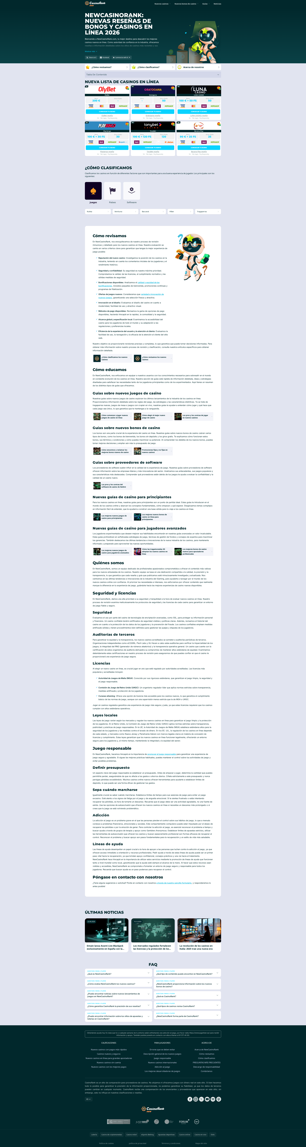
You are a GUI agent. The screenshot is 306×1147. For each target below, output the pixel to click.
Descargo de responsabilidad (206, 1067)
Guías (204, 4)
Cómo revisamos (206, 1054)
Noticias (217, 4)
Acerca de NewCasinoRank (207, 1049)
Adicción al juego (162, 1067)
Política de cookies (106, 1143)
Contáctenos (206, 1071)
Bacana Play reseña (199, 151)
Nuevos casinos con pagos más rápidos (109, 1049)
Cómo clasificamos (206, 1058)
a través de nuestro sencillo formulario (173, 883)
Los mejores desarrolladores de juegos (162, 1071)
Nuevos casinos (161, 4)
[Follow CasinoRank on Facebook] (190, 1099)
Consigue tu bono (107, 111)
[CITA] (169, 1121)
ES (87, 1099)
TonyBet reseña (153, 151)
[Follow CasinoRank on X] (201, 1099)
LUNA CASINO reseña (199, 115)
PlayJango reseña (107, 151)
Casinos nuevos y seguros (109, 1054)
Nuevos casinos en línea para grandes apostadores (109, 1058)
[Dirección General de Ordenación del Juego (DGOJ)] (118, 1121)
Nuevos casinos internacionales (162, 1062)
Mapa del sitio (201, 1143)
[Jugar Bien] (142, 1121)
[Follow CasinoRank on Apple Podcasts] (218, 1099)
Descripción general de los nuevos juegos (162, 1054)
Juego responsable (162, 1058)
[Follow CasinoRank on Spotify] (213, 1099)
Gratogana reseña (153, 115)
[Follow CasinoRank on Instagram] (195, 1099)
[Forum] (184, 1121)
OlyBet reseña (107, 115)
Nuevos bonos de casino (185, 4)
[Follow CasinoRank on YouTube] (207, 1099)
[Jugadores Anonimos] (156, 1121)
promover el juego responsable (161, 754)
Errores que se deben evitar (162, 1049)
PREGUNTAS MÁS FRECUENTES (207, 1062)
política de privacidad (137, 1143)
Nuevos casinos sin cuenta (109, 1062)
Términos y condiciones (171, 1143)
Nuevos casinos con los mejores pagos (108, 1067)
